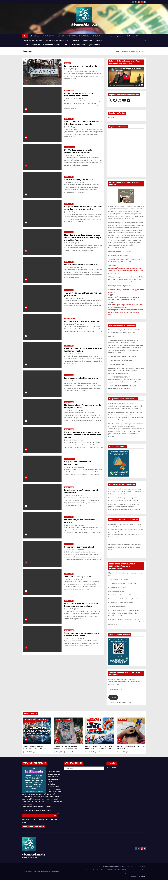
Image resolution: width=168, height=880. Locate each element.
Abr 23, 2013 (70, 638)
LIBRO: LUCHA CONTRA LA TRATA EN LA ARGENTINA (73, 36)
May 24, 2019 (70, 182)
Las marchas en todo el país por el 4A (81, 264)
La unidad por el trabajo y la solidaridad (81, 321)
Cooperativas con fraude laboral (79, 547)
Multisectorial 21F (132, 36)
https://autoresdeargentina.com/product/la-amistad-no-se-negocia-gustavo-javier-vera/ (126, 312)
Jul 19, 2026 (60, 752)
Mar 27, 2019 (70, 324)
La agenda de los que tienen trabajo (80, 66)
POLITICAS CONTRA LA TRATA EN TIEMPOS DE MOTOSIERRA (42, 45)
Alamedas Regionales (116, 36)
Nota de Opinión (122, 719)
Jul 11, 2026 (90, 752)
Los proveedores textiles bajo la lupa (81, 378)
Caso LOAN (58, 719)
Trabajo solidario (69, 318)
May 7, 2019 (70, 212)
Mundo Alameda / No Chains (33, 40)
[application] (126, 77)
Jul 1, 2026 (121, 752)
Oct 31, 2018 (70, 525)
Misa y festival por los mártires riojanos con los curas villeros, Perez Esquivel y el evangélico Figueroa (82, 237)
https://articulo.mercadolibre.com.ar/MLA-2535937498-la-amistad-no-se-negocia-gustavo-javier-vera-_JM (125, 270)
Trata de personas (99, 36)
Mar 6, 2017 (70, 579)
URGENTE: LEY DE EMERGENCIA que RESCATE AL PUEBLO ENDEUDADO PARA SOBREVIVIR (98, 749)
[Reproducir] (110, 85)
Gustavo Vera (87, 40)
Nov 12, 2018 (70, 467)
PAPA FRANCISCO (48, 36)
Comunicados (91, 719)
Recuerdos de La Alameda (137, 876)
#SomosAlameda (84, 24)
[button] (145, 40)
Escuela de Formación (92, 870)
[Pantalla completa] (142, 85)
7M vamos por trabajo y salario (78, 576)
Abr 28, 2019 (70, 243)
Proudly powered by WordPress (31, 871)
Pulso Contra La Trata (30, 719)
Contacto (99, 40)
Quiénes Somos (34, 36)
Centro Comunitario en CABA (130, 867)
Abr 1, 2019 (69, 298)
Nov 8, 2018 (70, 495)
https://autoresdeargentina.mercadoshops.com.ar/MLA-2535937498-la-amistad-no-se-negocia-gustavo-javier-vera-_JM (126, 279)
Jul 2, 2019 (69, 155)
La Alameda (80, 69)
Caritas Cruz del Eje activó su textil (80, 179)
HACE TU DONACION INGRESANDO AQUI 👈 (39, 815)
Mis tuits (111, 118)
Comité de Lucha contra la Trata (57, 40)
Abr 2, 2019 (69, 267)
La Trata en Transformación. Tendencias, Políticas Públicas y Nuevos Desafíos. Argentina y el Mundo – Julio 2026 (35, 750)
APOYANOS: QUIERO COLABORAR (74, 45)
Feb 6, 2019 (70, 354)
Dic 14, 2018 (70, 410)
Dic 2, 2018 (69, 440)
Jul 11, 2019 (69, 127)
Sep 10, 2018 (70, 550)
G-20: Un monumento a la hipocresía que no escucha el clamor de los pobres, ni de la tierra (82, 435)
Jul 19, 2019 (69, 98)
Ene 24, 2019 (70, 381)
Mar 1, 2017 (69, 609)
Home (117, 51)
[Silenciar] (139, 85)
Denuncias (75, 40)
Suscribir (113, 697)
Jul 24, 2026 (29, 752)
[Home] (25, 36)
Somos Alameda (69, 90)
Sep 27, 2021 (70, 69)
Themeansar (55, 871)
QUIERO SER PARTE (94, 45)
